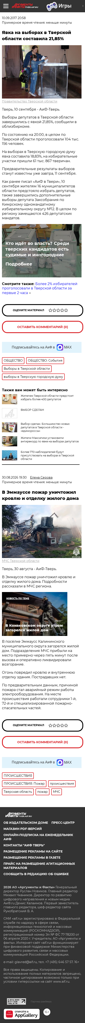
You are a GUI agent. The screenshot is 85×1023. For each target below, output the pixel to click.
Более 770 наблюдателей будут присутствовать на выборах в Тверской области (47, 455)
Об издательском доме (25, 823)
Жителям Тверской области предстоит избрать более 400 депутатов (47, 397)
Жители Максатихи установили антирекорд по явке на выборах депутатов (50, 439)
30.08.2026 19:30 (14, 477)
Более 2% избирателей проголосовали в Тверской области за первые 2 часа (39, 288)
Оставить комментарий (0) (42, 327)
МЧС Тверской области (20, 561)
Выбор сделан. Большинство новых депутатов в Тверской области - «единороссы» (45, 427)
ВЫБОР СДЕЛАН (32, 409)
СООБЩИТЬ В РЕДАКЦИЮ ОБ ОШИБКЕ (36, 874)
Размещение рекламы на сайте (33, 851)
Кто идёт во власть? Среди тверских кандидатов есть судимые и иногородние (37, 249)
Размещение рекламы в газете (31, 858)
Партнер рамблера (41, 1001)
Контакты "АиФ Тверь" (24, 845)
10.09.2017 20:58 (14, 18)
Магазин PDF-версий (22, 829)
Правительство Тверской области (29, 101)
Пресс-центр (63, 823)
